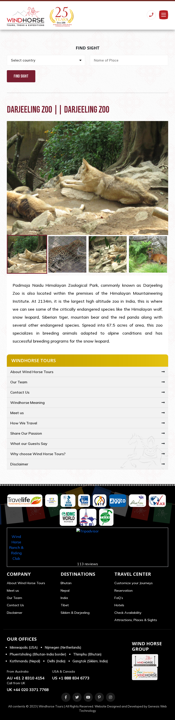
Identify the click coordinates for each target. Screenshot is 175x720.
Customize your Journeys (133, 583)
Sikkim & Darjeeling (75, 613)
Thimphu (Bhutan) (87, 654)
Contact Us (19, 392)
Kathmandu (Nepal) (25, 661)
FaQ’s (118, 598)
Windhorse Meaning (27, 402)
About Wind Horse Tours (31, 371)
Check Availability (128, 613)
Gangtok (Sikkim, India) (90, 661)
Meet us (17, 412)
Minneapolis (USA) (24, 647)
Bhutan (66, 583)
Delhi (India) (56, 661)
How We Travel (23, 423)
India (64, 598)
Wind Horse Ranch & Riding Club (16, 547)
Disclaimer (19, 464)
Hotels (119, 605)
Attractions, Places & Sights (135, 620)
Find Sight (21, 76)
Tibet (65, 605)
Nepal (65, 590)
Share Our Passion (26, 433)
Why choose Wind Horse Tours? (37, 454)
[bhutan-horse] (146, 660)
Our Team (18, 382)
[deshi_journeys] (146, 673)
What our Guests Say (28, 443)
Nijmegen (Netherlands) (63, 647)
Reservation (123, 590)
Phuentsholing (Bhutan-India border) (38, 654)
